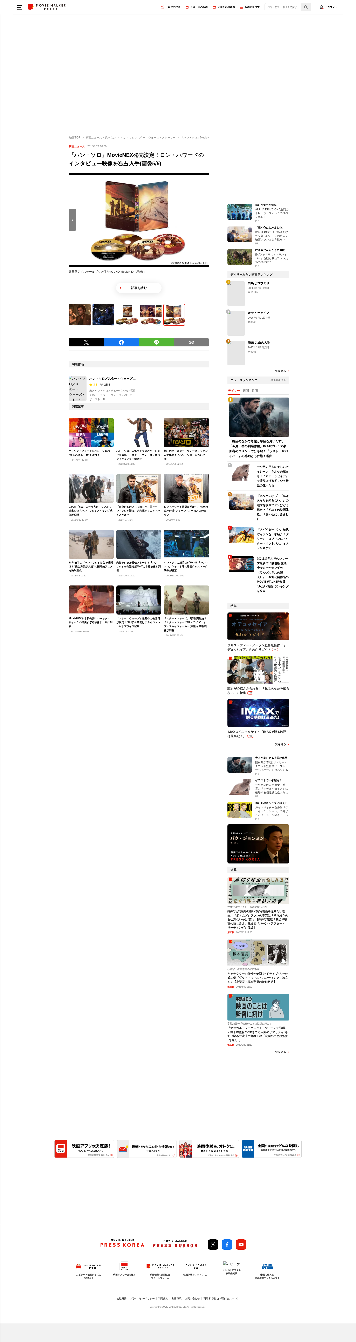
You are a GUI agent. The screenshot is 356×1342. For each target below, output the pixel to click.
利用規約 (163, 1298)
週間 (246, 390)
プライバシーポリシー (142, 1298)
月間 (255, 390)
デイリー (234, 390)
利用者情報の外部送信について (220, 1298)
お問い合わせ (192, 1298)
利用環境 (177, 1298)
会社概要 (121, 1298)
